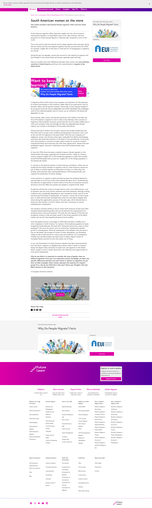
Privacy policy (82, 467)
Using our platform (51, 463)
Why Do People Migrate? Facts (55, 15)
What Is (84, 9)
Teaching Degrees (83, 414)
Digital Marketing (66, 406)
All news (32, 9)
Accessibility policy (83, 483)
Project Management (67, 433)
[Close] (149, 4)
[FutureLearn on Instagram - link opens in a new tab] (35, 503)
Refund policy (82, 471)
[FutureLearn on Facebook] (31, 503)
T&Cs (79, 463)
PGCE (79, 429)
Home (32, 15)
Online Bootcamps (34, 418)
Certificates (49, 475)
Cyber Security (66, 429)
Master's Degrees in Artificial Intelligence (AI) (100, 445)
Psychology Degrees (83, 410)
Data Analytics (66, 410)
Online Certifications (34, 410)
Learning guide (50, 471)
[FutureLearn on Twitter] (39, 503)
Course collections (67, 442)
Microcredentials (33, 414)
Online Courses (33, 406)
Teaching (48, 417)
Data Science (65, 419)
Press (58, 9)
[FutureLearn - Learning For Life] (117, 503)
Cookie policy (82, 475)
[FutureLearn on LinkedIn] (47, 503)
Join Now (107, 60)
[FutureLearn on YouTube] (43, 503)
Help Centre (98, 467)
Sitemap (80, 487)
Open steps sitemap (83, 491)
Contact (97, 471)
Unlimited (48, 479)
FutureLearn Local (46, 9)
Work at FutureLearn (34, 468)
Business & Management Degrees (81, 440)
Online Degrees (33, 422)
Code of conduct (82, 479)
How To (75, 9)
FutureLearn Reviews (51, 467)
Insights (66, 9)
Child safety (98, 463)
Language (48, 431)
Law (36, 15)
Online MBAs (81, 406)
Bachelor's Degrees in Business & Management (117, 440)
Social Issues (42, 15)
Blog (30, 476)
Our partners (65, 463)
